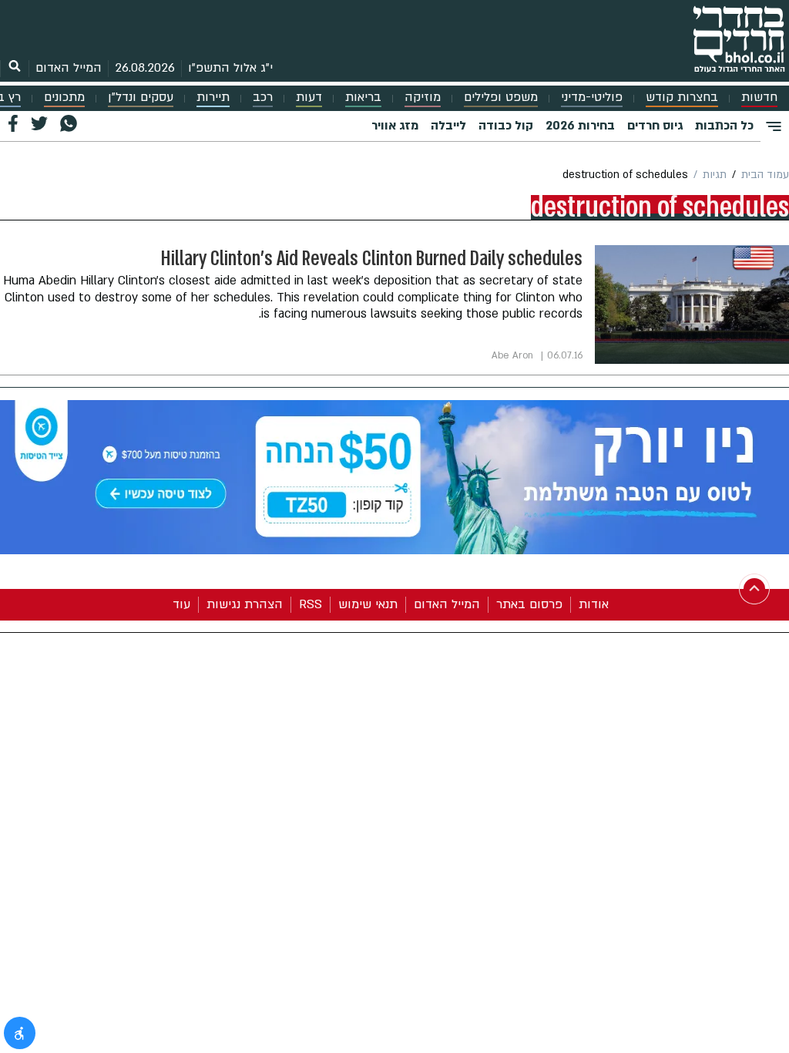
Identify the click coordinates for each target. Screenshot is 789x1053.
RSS (310, 604)
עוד (181, 604)
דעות (309, 97)
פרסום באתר (529, 604)
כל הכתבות (724, 125)
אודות (594, 604)
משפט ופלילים (501, 97)
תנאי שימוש (368, 604)
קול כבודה (505, 125)
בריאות (363, 97)
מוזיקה (423, 97)
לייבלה (448, 125)
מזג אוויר (394, 125)
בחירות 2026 (580, 125)
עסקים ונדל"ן (140, 97)
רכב (263, 97)
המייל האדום (68, 67)
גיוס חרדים (655, 125)
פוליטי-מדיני (592, 97)
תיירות (213, 97)
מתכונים (64, 97)
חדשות (759, 97)
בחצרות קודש (682, 97)
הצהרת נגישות (244, 604)
